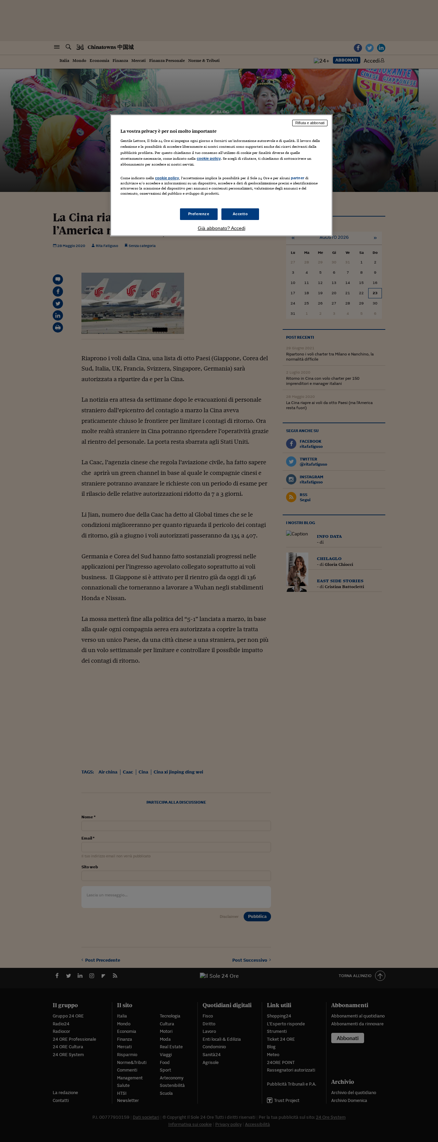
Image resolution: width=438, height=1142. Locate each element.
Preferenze (198, 214)
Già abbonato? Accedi (221, 228)
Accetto (240, 214)
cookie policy (209, 158)
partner (297, 178)
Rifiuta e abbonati (309, 123)
